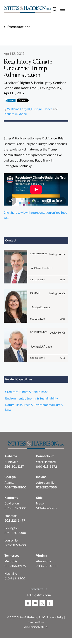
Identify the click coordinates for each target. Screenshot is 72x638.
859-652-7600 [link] (15, 508)
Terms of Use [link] (36, 622)
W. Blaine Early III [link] (18, 109)
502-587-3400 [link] (15, 545)
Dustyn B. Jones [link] (41, 109)
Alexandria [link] (43, 561)
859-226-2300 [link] (15, 533)
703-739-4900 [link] (47, 566)
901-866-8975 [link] (15, 566)
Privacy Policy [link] (55, 617)
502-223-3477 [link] (14, 520)
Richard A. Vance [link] (15, 114)
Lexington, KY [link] (57, 254)
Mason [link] (40, 503)
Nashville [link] (10, 573)
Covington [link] (11, 503)
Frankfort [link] (10, 516)
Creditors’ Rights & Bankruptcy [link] (26, 392)
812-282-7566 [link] (46, 487)
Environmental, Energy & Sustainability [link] (31, 398)
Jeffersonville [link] (45, 482)
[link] (27, 9)
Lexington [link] (11, 528)
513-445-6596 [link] (46, 508)
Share (11, 100)
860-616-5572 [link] (46, 466)
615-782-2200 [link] (14, 578)
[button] (62, 9)
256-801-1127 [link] (14, 466)
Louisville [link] (11, 540)
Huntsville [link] (11, 462)
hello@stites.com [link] (39, 595)
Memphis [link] (10, 561)
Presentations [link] (18, 27)
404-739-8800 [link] (15, 487)
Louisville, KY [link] (57, 332)
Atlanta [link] (9, 482)
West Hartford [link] (46, 462)
